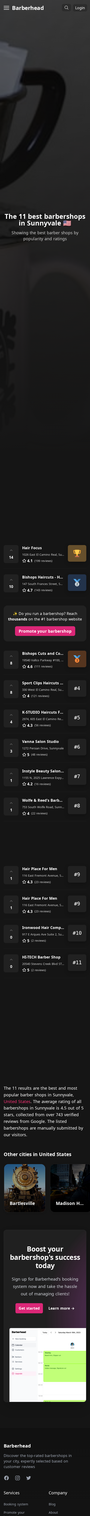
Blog (52, 1504)
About (53, 1512)
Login (80, 7)
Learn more (61, 1308)
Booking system (16, 1504)
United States (17, 1101)
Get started (29, 1308)
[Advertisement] (45, 489)
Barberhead (28, 8)
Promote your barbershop (45, 631)
